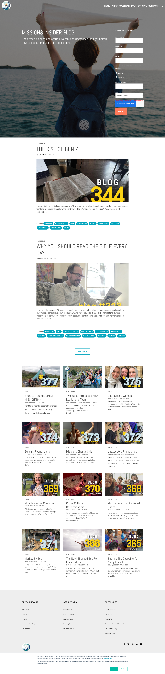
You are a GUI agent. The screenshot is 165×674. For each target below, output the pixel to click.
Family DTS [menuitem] (108, 619)
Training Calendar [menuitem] (110, 609)
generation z (103, 223)
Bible (58, 331)
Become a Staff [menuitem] (67, 609)
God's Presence (87, 331)
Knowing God (49, 331)
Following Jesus (61, 223)
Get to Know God (102, 331)
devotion (41, 335)
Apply (115, 6)
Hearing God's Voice (71, 331)
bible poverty (116, 331)
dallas (66, 227)
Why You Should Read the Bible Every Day (81, 250)
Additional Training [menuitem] (110, 633)
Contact (153, 6)
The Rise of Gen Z (57, 149)
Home (107, 6)
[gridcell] (82, 209)
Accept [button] (114, 669)
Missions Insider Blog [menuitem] (28, 624)
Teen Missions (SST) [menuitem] (111, 629)
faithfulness (42, 227)
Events (135, 6)
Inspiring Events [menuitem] (68, 624)
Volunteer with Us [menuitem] (68, 629)
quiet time (115, 223)
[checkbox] (129, 74)
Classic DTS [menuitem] (108, 614)
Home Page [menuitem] (25, 609)
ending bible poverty (55, 335)
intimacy (112, 335)
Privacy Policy (107, 658)
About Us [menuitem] (24, 619)
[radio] (129, 72)
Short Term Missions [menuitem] (69, 614)
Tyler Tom (41, 154)
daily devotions (89, 335)
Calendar (124, 6)
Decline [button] (123, 669)
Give (144, 6)
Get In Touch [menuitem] (25, 614)
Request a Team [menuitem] (68, 619)
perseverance (56, 227)
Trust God (48, 223)
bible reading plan (73, 335)
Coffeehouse (82, 223)
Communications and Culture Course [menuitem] (116, 624)
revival (92, 223)
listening (121, 335)
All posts (82, 351)
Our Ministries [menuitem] (26, 629)
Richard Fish (42, 258)
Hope (72, 223)
